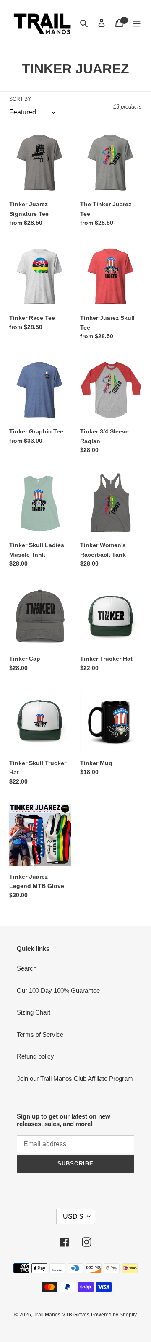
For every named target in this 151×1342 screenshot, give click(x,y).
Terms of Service (40, 1034)
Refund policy (35, 1056)
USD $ (73, 1216)
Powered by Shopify (114, 1315)
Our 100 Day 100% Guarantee (58, 990)
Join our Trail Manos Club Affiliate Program (75, 1078)
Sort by (20, 99)
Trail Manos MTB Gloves (61, 1315)
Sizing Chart (33, 1012)
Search (26, 968)
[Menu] (137, 23)
